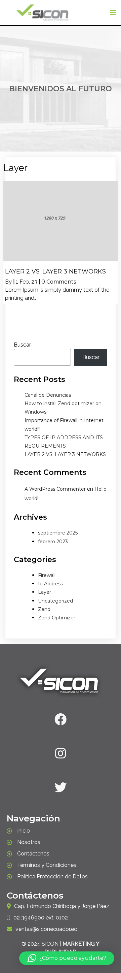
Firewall (46, 575)
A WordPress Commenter (55, 489)
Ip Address (50, 584)
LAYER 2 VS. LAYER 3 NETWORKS (65, 454)
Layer (44, 592)
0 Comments (58, 282)
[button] (66, 958)
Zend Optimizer (56, 618)
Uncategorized (55, 601)
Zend (44, 609)
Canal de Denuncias (48, 395)
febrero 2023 (53, 542)
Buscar (22, 345)
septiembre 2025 (58, 533)
